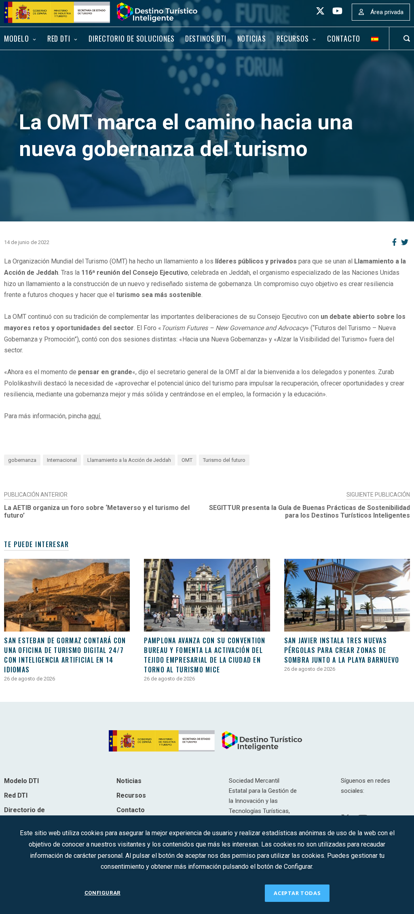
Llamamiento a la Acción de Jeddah (129, 460)
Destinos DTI (206, 38)
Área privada (386, 12)
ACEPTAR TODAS (297, 893)
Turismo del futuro (224, 460)
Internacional (62, 460)
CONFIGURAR (102, 893)
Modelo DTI (21, 781)
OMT (187, 460)
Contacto (343, 38)
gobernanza (22, 460)
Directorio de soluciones (131, 38)
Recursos (293, 38)
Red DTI (58, 38)
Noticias (251, 38)
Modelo (16, 38)
